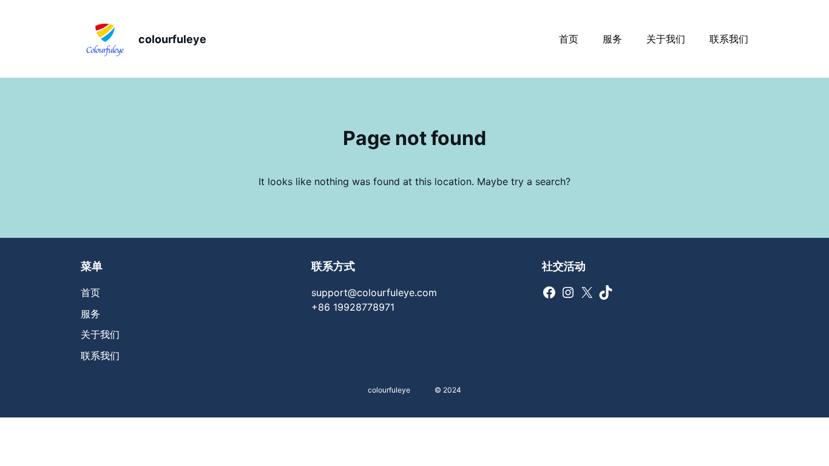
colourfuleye (172, 39)
